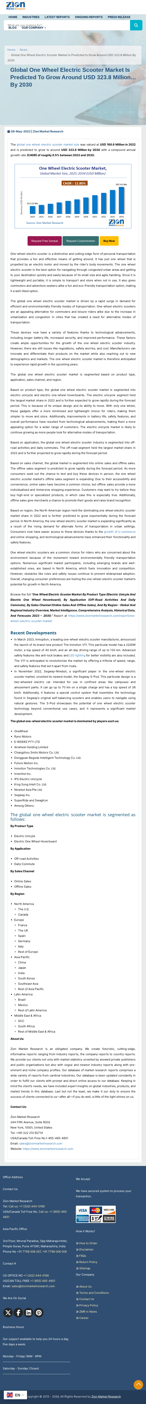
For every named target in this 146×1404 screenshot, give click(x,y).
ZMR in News (88, 1311)
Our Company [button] (33, 27)
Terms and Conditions (94, 1292)
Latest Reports (57, 17)
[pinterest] (39, 1312)
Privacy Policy (88, 1305)
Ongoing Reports (89, 17)
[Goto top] (138, 1385)
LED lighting (77, 655)
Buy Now (109, 240)
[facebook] (18, 1312)
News (23, 49)
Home (13, 17)
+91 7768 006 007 (29, 1251)
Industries (31, 17)
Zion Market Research (106, 1396)
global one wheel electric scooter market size (48, 144)
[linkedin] (28, 1312)
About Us (85, 1286)
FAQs (82, 1255)
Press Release (119, 17)
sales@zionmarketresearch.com (40, 1143)
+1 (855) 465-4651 (42, 1281)
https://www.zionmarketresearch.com (48, 1149)
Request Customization (80, 240)
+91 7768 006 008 (54, 1251)
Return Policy (88, 1262)
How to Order (88, 1243)
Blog (13, 27)
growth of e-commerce (120, 531)
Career (84, 1317)
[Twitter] (8, 1312)
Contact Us (86, 1299)
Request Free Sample (44, 240)
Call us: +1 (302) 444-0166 (27, 1206)
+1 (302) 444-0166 (36, 1275)
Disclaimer (86, 1249)
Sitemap (84, 1268)
